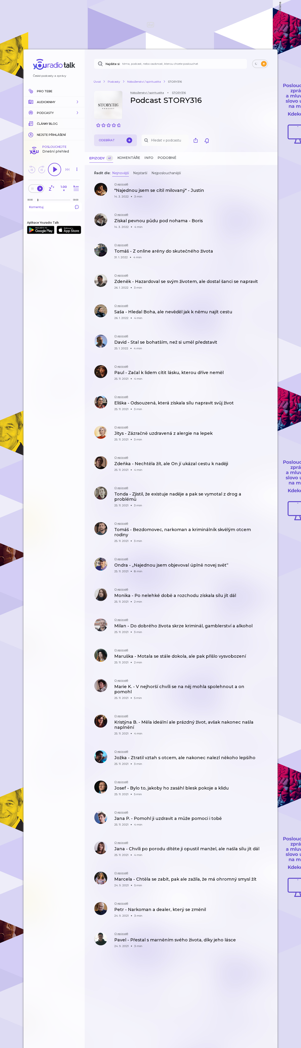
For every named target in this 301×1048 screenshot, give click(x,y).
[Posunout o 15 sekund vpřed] (42, 169)
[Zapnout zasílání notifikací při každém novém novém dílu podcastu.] (207, 140)
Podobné (167, 158)
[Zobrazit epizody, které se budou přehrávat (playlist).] (75, 188)
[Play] (55, 169)
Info (148, 158)
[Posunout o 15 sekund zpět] (32, 169)
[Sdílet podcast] (197, 140)
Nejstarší (140, 173)
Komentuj (36, 207)
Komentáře (128, 158)
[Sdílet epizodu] (268, 193)
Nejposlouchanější (166, 173)
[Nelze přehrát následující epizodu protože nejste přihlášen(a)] (67, 169)
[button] (54, 102)
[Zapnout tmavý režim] (260, 64)
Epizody (100, 158)
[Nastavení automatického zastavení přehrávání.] (51, 188)
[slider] (38, 200)
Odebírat (107, 140)
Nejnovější (120, 173)
